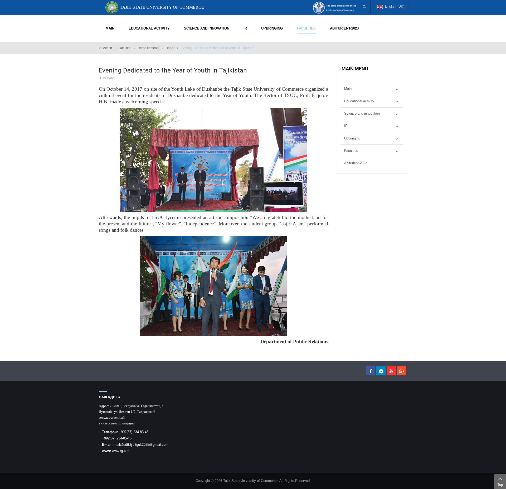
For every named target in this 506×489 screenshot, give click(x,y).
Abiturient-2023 (355, 163)
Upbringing (352, 138)
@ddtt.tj (126, 445)
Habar (170, 48)
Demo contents (148, 48)
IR (346, 126)
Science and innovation (362, 113)
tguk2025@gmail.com (151, 445)
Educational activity (359, 101)
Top (500, 485)
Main (348, 89)
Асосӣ (107, 48)
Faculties (124, 48)
